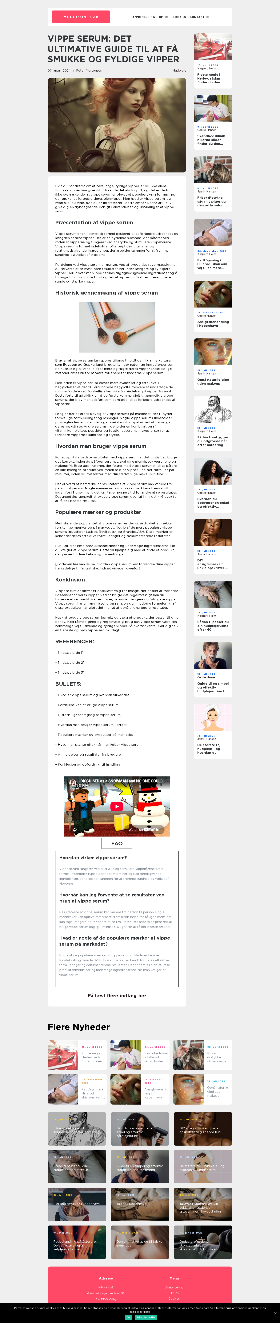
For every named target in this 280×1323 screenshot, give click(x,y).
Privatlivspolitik (146, 1317)
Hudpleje (179, 70)
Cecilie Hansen (206, 130)
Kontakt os (200, 17)
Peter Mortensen (89, 70)
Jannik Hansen (206, 191)
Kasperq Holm (206, 68)
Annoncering (143, 17)
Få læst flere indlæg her (117, 995)
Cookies (179, 17)
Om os (164, 17)
